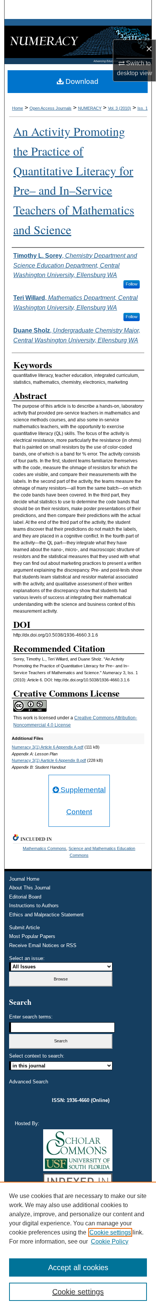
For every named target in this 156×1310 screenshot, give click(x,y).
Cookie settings (110, 1232)
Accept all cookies (78, 1267)
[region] (78, 1246)
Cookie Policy (109, 1241)
